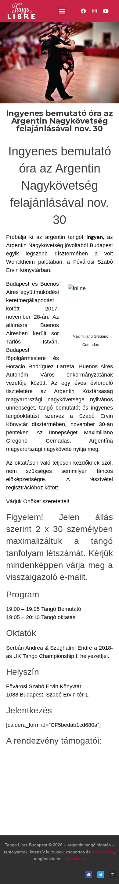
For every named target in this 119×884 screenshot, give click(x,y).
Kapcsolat (75, 858)
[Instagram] (94, 11)
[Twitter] (100, 874)
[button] (62, 11)
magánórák (103, 851)
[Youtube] (106, 11)
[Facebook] (83, 11)
